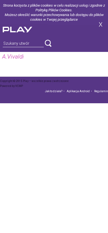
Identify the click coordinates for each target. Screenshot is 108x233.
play (24, 29)
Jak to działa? (53, 91)
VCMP (19, 86)
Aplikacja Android (78, 91)
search (48, 43)
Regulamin (101, 91)
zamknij (100, 24)
